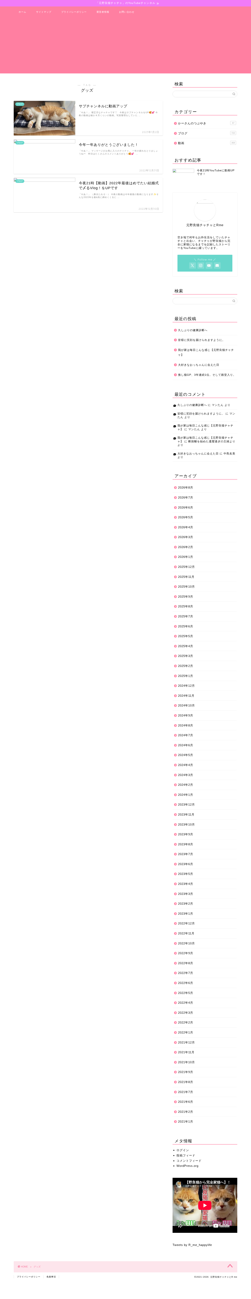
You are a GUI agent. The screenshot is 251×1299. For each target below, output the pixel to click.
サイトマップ (43, 11)
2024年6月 (185, 745)
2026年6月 (185, 507)
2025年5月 (185, 636)
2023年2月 (185, 903)
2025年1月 (185, 676)
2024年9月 (185, 715)
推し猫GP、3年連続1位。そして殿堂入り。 (207, 374)
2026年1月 (185, 556)
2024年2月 (185, 784)
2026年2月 (185, 547)
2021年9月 (185, 1072)
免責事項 (51, 1277)
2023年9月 (185, 834)
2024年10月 (186, 705)
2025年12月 (186, 566)
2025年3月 (185, 656)
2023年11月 (186, 814)
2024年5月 (185, 755)
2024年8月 (185, 725)
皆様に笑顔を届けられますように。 (201, 340)
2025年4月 (185, 646)
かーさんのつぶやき (206, 123)
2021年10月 (186, 1062)
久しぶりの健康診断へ (192, 330)
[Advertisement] (125, 46)
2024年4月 (185, 765)
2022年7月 (185, 973)
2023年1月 (185, 913)
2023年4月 (185, 883)
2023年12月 (186, 804)
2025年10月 (186, 586)
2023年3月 (185, 893)
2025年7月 (185, 616)
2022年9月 (185, 953)
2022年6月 (185, 983)
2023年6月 (185, 864)
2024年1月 (185, 794)
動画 (206, 143)
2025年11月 (186, 576)
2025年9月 (185, 596)
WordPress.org (187, 1165)
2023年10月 (186, 824)
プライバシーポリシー (74, 11)
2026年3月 (185, 537)
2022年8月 (185, 963)
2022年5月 (185, 993)
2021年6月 (185, 1101)
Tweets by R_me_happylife (192, 1245)
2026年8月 (185, 487)
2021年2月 (185, 1111)
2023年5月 (185, 873)
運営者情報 (102, 11)
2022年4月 (185, 1002)
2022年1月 (185, 1032)
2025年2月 (185, 666)
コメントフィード (189, 1160)
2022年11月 (186, 933)
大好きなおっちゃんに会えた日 (198, 364)
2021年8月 (185, 1082)
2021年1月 (185, 1121)
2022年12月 (186, 923)
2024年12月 (186, 685)
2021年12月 (186, 1042)
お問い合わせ (126, 11)
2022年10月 (186, 943)
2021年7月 (185, 1092)
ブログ (206, 133)
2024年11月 (186, 695)
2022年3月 (185, 1012)
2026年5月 (185, 517)
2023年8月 (185, 844)
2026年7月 (185, 497)
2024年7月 (185, 735)
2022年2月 (185, 1022)
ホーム (22, 11)
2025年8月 (185, 606)
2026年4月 (185, 527)
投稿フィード (185, 1155)
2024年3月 (185, 775)
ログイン (182, 1150)
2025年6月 (185, 626)
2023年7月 (185, 854)
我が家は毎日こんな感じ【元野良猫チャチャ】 (206, 353)
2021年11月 (186, 1052)
